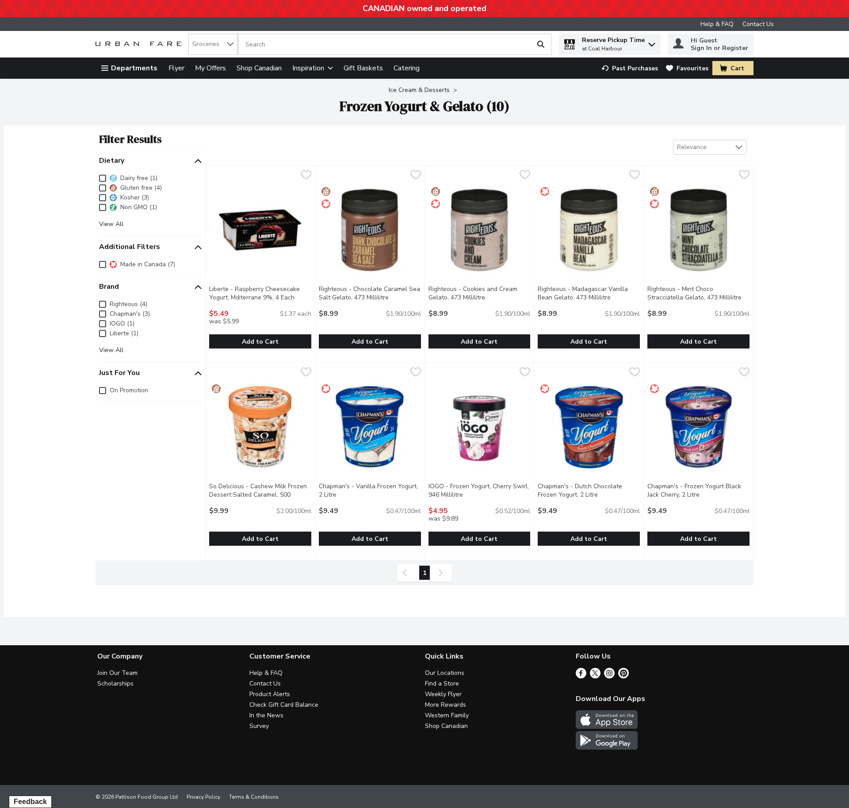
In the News (266, 715)
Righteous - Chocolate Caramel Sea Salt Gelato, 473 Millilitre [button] (370, 293)
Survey (259, 726)
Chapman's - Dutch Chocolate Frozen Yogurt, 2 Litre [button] (589, 490)
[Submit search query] (541, 44)
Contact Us (758, 24)
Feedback (30, 801)
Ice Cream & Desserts (419, 90)
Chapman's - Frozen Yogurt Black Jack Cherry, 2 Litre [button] (698, 490)
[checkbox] (306, 175)
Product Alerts (269, 694)
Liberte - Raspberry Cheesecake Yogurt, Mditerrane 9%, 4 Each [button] (260, 293)
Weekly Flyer (443, 694)
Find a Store (442, 683)
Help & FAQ (717, 24)
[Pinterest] (623, 676)
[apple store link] (607, 726)
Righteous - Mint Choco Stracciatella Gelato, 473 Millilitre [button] (698, 293)
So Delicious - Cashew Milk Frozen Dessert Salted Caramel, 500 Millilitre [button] (258, 494)
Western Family (447, 715)
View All (111, 224)
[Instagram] (609, 676)
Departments (134, 68)
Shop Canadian (259, 68)
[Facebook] (581, 676)
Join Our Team (117, 673)
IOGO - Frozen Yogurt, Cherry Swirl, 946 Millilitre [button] (479, 490)
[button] (651, 42)
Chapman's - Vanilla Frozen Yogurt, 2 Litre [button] (368, 490)
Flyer (176, 68)
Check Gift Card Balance (283, 705)
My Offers (210, 68)
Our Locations (444, 673)
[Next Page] (442, 573)
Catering (407, 68)
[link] (629, 68)
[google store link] (607, 747)
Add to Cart (260, 341)
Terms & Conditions (254, 796)
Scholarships (115, 683)
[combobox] (213, 44)
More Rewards (445, 705)
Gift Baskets (363, 68)
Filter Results (130, 139)
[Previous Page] (406, 573)
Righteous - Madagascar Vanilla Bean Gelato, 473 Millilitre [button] (589, 293)
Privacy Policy (203, 796)
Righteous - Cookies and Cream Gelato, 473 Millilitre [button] (479, 293)
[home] (140, 44)
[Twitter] (595, 676)
